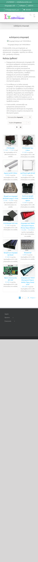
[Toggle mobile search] (30, 15)
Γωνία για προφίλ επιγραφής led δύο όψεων (28, 198)
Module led (27, 253)
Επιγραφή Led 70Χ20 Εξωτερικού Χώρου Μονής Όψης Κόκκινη (28, 225)
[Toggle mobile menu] (34, 15)
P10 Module (10, 148)
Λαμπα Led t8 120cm (10, 173)
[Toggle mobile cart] (34, 17)
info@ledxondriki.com (24, 2)
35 (28, 298)
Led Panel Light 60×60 (27, 173)
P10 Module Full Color (10, 223)
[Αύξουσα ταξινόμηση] (30, 117)
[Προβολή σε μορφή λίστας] (20, 127)
